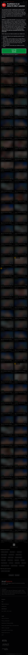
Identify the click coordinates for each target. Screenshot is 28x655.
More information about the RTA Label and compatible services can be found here (13, 30)
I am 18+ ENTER (14, 51)
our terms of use (22, 54)
